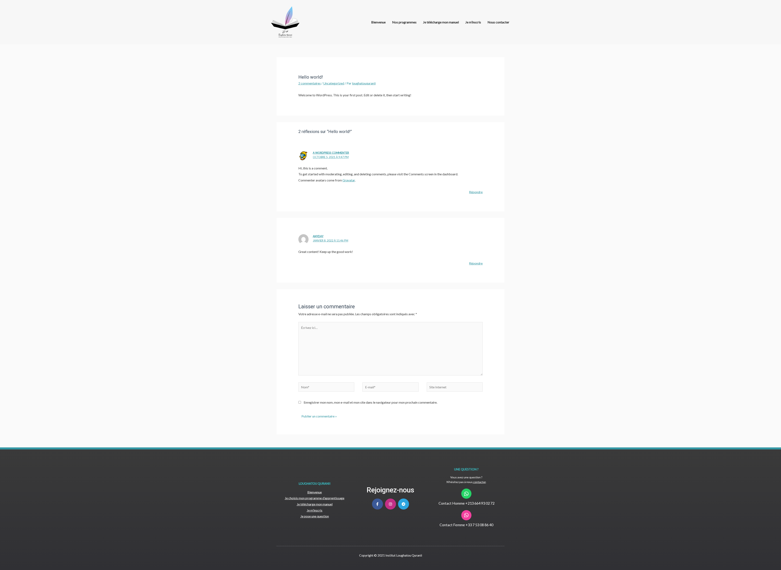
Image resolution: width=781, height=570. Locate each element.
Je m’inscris (473, 22)
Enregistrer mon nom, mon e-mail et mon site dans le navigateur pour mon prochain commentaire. (370, 402)
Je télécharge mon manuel (441, 22)
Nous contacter (498, 22)
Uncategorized (333, 83)
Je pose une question (314, 516)
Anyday (318, 236)
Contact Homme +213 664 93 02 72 (466, 503)
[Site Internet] (455, 388)
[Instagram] (390, 504)
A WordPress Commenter (331, 152)
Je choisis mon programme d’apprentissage (314, 498)
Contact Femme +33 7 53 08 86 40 (466, 525)
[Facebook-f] (377, 504)
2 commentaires (309, 83)
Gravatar (349, 180)
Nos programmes (404, 22)
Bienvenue (378, 22)
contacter (479, 482)
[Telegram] (403, 504)
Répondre (476, 192)
